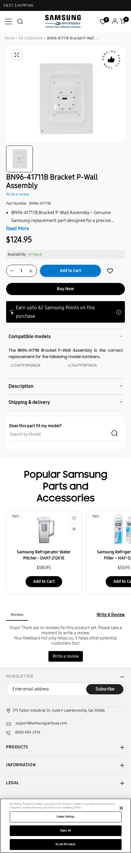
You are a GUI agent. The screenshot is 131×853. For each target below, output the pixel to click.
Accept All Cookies (65, 844)
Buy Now (65, 288)
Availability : (18, 254)
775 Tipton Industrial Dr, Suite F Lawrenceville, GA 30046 (58, 710)
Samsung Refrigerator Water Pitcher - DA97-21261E (44, 555)
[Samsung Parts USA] (63, 21)
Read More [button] (17, 228)
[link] (110, 271)
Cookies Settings (65, 816)
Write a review (17, 194)
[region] (65, 825)
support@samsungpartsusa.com (41, 723)
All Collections (31, 38)
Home (9, 38)
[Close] (121, 808)
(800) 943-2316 (27, 732)
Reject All (65, 830)
